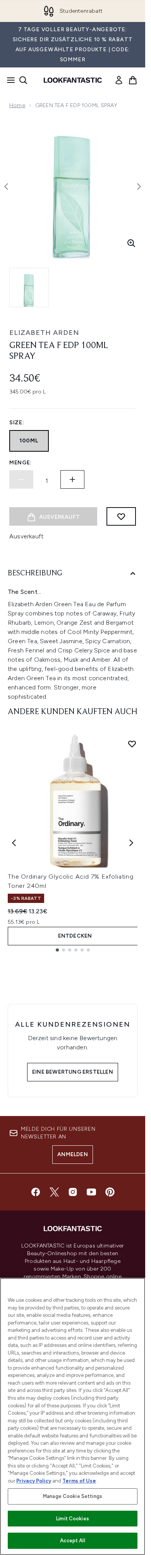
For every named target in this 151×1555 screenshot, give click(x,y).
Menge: (20, 462)
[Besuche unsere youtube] (91, 1192)
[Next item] (131, 843)
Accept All (72, 1540)
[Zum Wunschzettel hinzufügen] (121, 516)
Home (17, 105)
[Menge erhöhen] (72, 479)
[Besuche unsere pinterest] (110, 1192)
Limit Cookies (72, 1518)
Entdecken (75, 936)
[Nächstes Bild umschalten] (139, 186)
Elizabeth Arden (44, 332)
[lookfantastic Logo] (73, 80)
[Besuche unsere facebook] (35, 1192)
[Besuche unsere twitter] (54, 1192)
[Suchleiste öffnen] (23, 80)
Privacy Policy (33, 1481)
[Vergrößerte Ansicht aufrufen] (131, 243)
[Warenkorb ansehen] (133, 80)
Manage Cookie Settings (72, 1496)
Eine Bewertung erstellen (72, 1072)
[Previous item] (14, 843)
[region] (72, 1416)
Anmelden (72, 1154)
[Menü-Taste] (8, 80)
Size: (16, 422)
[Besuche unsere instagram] (72, 1192)
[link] (119, 80)
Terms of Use (79, 1481)
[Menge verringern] (21, 479)
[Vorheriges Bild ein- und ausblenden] (6, 186)
